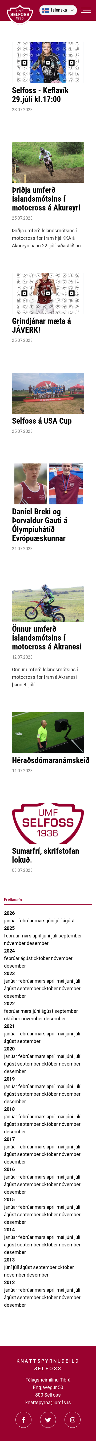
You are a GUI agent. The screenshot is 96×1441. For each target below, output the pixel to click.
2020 (9, 1049)
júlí (59, 920)
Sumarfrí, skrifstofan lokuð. (45, 855)
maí (61, 981)
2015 (9, 1199)
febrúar (26, 920)
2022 (9, 1003)
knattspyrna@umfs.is (48, 1402)
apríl (37, 936)
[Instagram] (73, 1420)
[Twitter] (48, 1420)
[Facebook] (23, 1420)
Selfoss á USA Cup (42, 421)
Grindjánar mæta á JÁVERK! (41, 325)
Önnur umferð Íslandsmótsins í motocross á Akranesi (47, 637)
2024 (9, 951)
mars (41, 920)
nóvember (15, 943)
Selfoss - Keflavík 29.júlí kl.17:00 (40, 95)
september (70, 936)
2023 (9, 973)
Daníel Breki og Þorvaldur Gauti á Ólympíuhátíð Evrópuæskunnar (39, 525)
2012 (9, 1282)
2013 (9, 1260)
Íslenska (59, 10)
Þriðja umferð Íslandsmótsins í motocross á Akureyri (46, 198)
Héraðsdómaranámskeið (51, 760)
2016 (9, 1169)
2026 (9, 913)
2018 (9, 1109)
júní (51, 920)
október (42, 958)
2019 (9, 1079)
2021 (9, 1026)
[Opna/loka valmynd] (86, 10)
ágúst (69, 920)
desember (38, 943)
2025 (9, 928)
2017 (9, 1139)
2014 (9, 1229)
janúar (11, 920)
